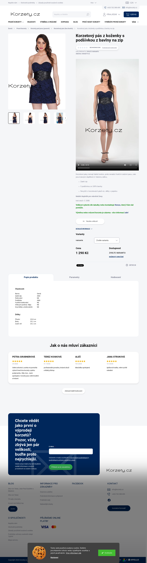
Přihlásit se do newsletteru (60, 467)
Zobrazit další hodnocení (73, 391)
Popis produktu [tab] (31, 277)
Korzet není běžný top (16, 503)
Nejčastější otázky (46, 504)
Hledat (87, 14)
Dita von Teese (13, 495)
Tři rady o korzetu (14, 499)
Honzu (117, 205)
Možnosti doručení (116, 257)
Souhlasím (108, 553)
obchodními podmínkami (79, 458)
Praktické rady (45, 500)
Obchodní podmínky (28, 3)
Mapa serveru (13, 540)
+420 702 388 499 (118, 494)
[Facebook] (109, 499)
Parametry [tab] (74, 277)
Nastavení (54, 557)
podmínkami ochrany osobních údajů (62, 460)
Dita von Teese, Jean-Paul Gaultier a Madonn (21, 490)
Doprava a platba (46, 492)
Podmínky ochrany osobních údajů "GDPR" (20, 535)
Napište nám (12, 3)
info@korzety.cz (117, 489)
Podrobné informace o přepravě (51, 496)
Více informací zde (73, 553)
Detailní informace (83, 229)
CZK (132, 3)
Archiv (13, 509)
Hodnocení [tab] (116, 277)
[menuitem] (16, 22)
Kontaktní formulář (119, 508)
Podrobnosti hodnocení (109, 47)
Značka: (83, 54)
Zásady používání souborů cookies (50, 3)
